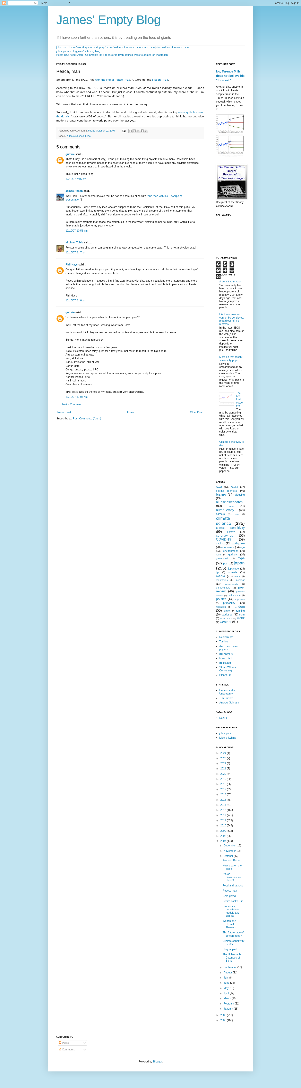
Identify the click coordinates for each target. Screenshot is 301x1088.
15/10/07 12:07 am (77, 396)
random (239, 606)
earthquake (238, 543)
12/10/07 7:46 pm (76, 179)
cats (237, 514)
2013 (223, 810)
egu (242, 547)
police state (234, 595)
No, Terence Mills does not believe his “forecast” (230, 76)
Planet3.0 (225, 675)
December (230, 845)
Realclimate (226, 637)
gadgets (233, 554)
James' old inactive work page (123, 47)
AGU (219, 486)
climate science (75, 136)
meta (237, 576)
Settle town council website (126, 54)
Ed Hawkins (226, 653)
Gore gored (229, 895)
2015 (223, 799)
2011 (223, 820)
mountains (222, 580)
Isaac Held (225, 658)
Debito (223, 717)
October (229, 855)
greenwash (222, 558)
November (230, 850)
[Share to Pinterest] (146, 131)
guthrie (70, 154)
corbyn (231, 531)
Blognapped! (230, 949)
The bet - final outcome (239, 399)
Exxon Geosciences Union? (232, 877)
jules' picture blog (66, 51)
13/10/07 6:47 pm (76, 252)
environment (230, 550)
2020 (223, 773)
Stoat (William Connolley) (227, 669)
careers (220, 513)
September (230, 967)
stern (242, 614)
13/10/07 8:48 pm (76, 300)
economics (227, 547)
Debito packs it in (233, 901)
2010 (223, 825)
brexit (231, 506)
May (227, 988)
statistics (227, 614)
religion (227, 610)
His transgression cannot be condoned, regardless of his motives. (231, 319)
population (240, 599)
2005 (223, 1020)
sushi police (226, 618)
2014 (223, 804)
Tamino (223, 641)
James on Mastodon (156, 54)
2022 (223, 763)
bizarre (221, 494)
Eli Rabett (225, 662)
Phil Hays (72, 264)
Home (130, 412)
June (227, 982)
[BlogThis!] (134, 131)
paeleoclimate (231, 584)
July (226, 977)
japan (239, 563)
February (229, 1003)
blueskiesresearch (229, 502)
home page (148, 47)
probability (229, 602)
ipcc (225, 563)
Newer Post (64, 412)
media (220, 576)
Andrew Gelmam (229, 702)
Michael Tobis (74, 242)
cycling (220, 543)
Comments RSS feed (97, 54)
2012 (223, 815)
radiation (221, 606)
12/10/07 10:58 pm (77, 230)
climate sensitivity (230, 528)
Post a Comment (71, 404)
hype (88, 136)
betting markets (226, 490)
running (240, 610)
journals (232, 572)
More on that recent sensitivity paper (230, 358)
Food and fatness (233, 885)
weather (225, 622)
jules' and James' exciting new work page (80, 47)
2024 (223, 753)
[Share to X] (138, 131)
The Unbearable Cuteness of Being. (232, 957)
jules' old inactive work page (172, 47)
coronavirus (224, 535)
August (228, 972)
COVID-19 (223, 539)
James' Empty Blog (108, 20)
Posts (65, 1042)
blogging (240, 494)
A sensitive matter (230, 281)
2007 (223, 841)
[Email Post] (123, 130)
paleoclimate (223, 587)
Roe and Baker (231, 860)
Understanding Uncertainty (227, 692)
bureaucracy (225, 510)
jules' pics (225, 733)
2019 (223, 778)
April (227, 993)
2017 (223, 789)
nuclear (240, 580)
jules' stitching (227, 737)
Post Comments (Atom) (87, 418)
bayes (234, 486)
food (218, 554)
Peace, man (230, 890)
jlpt (217, 572)
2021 (223, 768)
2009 (223, 830)
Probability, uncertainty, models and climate (231, 911)
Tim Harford (226, 698)
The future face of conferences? (233, 934)
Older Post (196, 412)
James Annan (74, 190)
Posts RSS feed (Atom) (70, 54)
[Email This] (130, 131)
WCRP (241, 618)
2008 (223, 835)
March (228, 998)
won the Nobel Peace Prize (112, 79)
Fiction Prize (160, 79)
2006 (223, 1015)
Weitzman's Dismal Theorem (229, 924)
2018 (223, 784)
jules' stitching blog (89, 51)
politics (221, 599)
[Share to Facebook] (142, 131)
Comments (68, 1049)
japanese (233, 568)
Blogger (157, 1061)
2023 (223, 758)
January (229, 1008)
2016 (223, 794)
